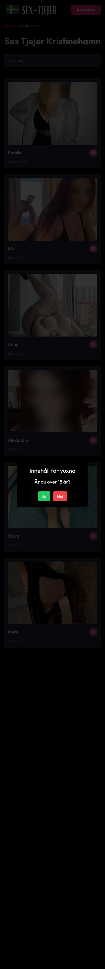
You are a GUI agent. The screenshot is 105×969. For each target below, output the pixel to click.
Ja (44, 496)
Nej (60, 496)
